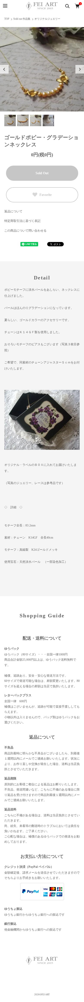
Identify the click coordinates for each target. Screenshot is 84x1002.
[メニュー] (5, 6)
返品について (13, 211)
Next (79, 69)
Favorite (45, 195)
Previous (4, 69)
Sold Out (42, 173)
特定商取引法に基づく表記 (22, 221)
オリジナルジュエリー (47, 18)
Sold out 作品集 (21, 18)
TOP (6, 18)
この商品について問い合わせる (25, 230)
